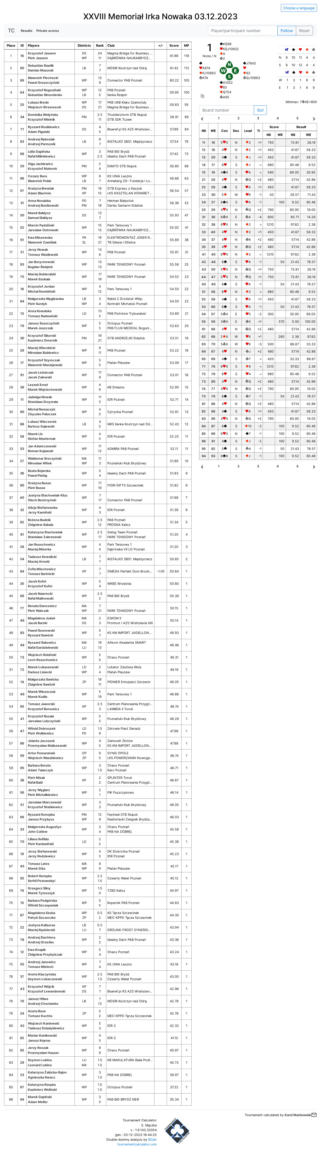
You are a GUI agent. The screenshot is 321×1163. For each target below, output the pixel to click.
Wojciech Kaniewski (43, 1023)
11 (22, 399)
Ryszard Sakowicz (42, 642)
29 (22, 1062)
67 (22, 1087)
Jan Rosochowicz (41, 544)
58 (22, 436)
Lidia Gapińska (39, 151)
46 (22, 620)
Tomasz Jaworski (41, 704)
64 (22, 301)
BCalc (152, 1139)
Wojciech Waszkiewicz (45, 758)
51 (22, 805)
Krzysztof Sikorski (42, 336)
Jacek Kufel (37, 581)
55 (22, 964)
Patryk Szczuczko (42, 918)
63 (22, 141)
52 (22, 227)
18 (22, 289)
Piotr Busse (36, 488)
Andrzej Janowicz (42, 962)
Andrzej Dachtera (41, 937)
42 (22, 1026)
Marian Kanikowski (42, 1035)
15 (22, 903)
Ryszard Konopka (41, 814)
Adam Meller (38, 1102)
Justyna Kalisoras (41, 925)
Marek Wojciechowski (45, 389)
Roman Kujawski (40, 451)
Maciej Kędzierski (41, 930)
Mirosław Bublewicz (43, 353)
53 (22, 449)
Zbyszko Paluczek (42, 414)
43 (22, 989)
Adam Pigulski (39, 132)
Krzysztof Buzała (41, 716)
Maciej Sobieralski (42, 274)
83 (22, 633)
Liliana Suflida (38, 839)
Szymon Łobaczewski (45, 979)
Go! (260, 110)
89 (22, 80)
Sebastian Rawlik (41, 65)
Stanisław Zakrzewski (44, 537)
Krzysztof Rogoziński (44, 90)
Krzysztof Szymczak (44, 360)
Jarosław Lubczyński (44, 721)
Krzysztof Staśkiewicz (45, 807)
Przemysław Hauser (43, 1053)
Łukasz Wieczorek (42, 422)
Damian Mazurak (40, 70)
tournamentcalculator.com (137, 1144)
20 (22, 166)
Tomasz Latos (38, 864)
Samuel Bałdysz (40, 218)
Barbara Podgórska (42, 900)
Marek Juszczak (40, 328)
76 (22, 1001)
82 (22, 1038)
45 (22, 866)
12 (22, 952)
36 (22, 473)
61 (22, 240)
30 (22, 338)
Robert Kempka (40, 876)
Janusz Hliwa (38, 999)
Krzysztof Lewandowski (46, 991)
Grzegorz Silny (39, 888)
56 (22, 792)
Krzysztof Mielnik (41, 119)
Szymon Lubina (40, 1060)
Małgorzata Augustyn (44, 827)
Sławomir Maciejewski (45, 365)
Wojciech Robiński (42, 655)
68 (22, 154)
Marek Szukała (39, 279)
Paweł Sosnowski (41, 630)
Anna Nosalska (39, 201)
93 (22, 264)
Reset (304, 30)
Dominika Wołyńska (43, 115)
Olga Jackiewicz (40, 164)
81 (22, 534)
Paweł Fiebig (37, 475)
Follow (287, 30)
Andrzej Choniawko (43, 1004)
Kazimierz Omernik (42, 340)
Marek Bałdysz (39, 213)
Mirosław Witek (40, 463)
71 (22, 129)
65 (22, 706)
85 (22, 1050)
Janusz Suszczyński (43, 323)
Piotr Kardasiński (41, 844)
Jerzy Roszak (38, 1048)
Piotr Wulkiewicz (41, 733)
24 (22, 1013)
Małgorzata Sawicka (43, 679)
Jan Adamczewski (42, 446)
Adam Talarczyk (40, 770)
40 (22, 498)
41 (22, 719)
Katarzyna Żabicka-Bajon (47, 1072)
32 (22, 510)
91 (22, 375)
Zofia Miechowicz (42, 569)
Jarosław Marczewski (44, 802)
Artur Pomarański (41, 753)
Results (26, 31)
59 (22, 756)
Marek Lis (35, 434)
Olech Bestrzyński (42, 500)
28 (22, 547)
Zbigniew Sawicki (41, 684)
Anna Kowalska (39, 311)
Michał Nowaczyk (41, 409)
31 (22, 203)
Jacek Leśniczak (40, 372)
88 (22, 424)
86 (22, 743)
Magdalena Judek (41, 618)
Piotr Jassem (38, 58)
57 (22, 191)
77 (22, 608)
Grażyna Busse (39, 483)
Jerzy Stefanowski (42, 851)
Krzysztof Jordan (41, 286)
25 (22, 105)
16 (22, 56)
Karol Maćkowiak (298, 1115)
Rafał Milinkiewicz (41, 156)
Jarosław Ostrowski (43, 230)
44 (22, 92)
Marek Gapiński (40, 1097)
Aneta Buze (37, 1011)
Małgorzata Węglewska (46, 299)
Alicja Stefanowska (42, 508)
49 (22, 694)
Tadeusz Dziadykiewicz (46, 1028)
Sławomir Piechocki (43, 78)
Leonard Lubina (40, 1065)
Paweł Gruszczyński (43, 83)
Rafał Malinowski (40, 598)
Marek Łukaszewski (43, 667)
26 (22, 350)
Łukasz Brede (38, 102)
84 (22, 571)
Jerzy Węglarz (39, 790)
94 (22, 1099)
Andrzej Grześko (41, 942)
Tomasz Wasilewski (43, 255)
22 (22, 927)
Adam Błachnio (39, 193)
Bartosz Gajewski (41, 426)
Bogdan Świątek (40, 267)
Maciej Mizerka (39, 549)
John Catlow (37, 832)
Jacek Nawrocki (40, 594)
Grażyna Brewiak (41, 188)
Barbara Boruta (39, 765)
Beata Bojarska (39, 471)
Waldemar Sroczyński (44, 458)
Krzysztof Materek (42, 169)
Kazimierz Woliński (42, 1090)
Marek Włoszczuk (41, 692)
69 (22, 596)
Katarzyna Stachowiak (45, 532)
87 (22, 915)
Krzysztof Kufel (40, 586)
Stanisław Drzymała (43, 402)
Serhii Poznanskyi (41, 881)
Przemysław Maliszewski (47, 745)
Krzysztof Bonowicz (43, 709)
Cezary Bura (37, 176)
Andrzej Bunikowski (43, 205)
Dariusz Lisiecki (40, 672)
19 (22, 854)
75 (22, 277)
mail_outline (314, 1115)
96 (22, 178)
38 (22, 780)
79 (22, 326)
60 (22, 68)
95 (22, 768)
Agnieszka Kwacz (41, 1077)
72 (22, 670)
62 (22, 522)
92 (22, 878)
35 (22, 584)
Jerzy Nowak (38, 250)
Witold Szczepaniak (43, 905)
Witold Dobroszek (41, 728)
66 (22, 817)
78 (22, 940)
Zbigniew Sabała (40, 525)
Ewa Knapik (37, 950)
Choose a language (299, 8)
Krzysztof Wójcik (41, 986)
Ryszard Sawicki (40, 635)
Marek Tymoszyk (41, 893)
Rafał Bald (35, 782)
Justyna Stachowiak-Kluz (47, 495)
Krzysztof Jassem (42, 53)
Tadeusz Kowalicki (42, 557)
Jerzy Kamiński (39, 512)
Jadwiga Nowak (40, 397)
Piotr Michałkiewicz (43, 795)
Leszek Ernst (38, 385)
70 (22, 842)
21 (22, 252)
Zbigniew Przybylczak (45, 954)
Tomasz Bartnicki (41, 574)
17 (22, 363)
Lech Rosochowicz (42, 660)
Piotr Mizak (36, 778)
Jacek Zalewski (40, 377)
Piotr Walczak (38, 611)
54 (22, 559)
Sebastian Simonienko (45, 95)
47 (22, 731)
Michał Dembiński (41, 291)
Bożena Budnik (39, 520)
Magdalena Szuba (41, 913)
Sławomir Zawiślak (42, 242)
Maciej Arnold (38, 561)
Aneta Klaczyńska (42, 974)
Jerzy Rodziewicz (41, 856)
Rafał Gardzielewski (43, 647)
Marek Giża (36, 868)
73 (22, 657)
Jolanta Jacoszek (41, 741)
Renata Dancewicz (42, 606)
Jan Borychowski (41, 262)
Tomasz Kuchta (40, 1016)
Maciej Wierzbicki (41, 348)
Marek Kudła (37, 697)
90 (22, 412)
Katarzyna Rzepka (42, 1085)
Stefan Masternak (41, 439)
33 (22, 829)
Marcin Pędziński (41, 225)
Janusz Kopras (39, 1040)
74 (22, 890)
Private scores (47, 31)
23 (22, 1075)
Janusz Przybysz (41, 819)
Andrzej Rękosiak (41, 139)
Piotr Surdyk (37, 304)
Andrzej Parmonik (41, 144)
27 (22, 461)
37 (22, 976)
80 (22, 485)
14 (22, 682)
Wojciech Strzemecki (44, 107)
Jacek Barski (37, 623)
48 (22, 645)
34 (22, 117)
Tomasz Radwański (42, 316)
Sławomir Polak (39, 181)
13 (22, 313)
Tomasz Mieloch (40, 967)
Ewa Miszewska (40, 237)
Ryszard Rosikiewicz (43, 127)
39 (22, 387)
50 (22, 215)
